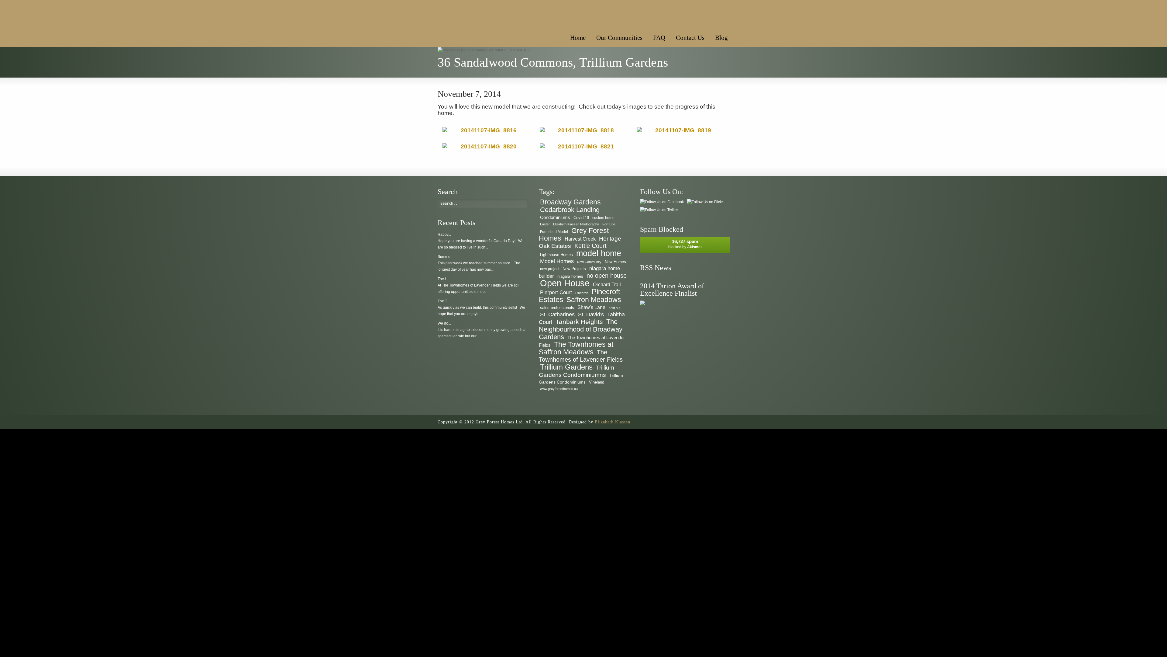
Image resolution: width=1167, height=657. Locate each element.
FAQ (659, 37)
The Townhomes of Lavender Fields (581, 356)
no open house (607, 275)
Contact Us (690, 37)
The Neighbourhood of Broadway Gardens (580, 329)
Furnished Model (554, 232)
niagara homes (570, 276)
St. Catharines (557, 314)
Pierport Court (556, 292)
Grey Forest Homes (574, 234)
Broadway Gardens (570, 202)
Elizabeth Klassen (612, 422)
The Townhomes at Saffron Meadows (576, 348)
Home (578, 37)
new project (549, 269)
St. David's (591, 314)
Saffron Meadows (593, 300)
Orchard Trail (607, 284)
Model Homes (557, 261)
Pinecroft (581, 293)
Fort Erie (608, 224)
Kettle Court (590, 245)
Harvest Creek (580, 239)
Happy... (444, 234)
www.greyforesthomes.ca (559, 389)
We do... (444, 323)
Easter (545, 224)
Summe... (445, 257)
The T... (443, 301)
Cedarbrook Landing (570, 210)
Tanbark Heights (579, 321)
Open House (565, 283)
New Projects (574, 268)
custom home (603, 218)
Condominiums (555, 217)
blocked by (685, 244)
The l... (443, 279)
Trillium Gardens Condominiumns (576, 371)
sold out (614, 308)
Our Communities (619, 37)
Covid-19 (581, 217)
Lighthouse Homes (556, 254)
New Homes (615, 261)
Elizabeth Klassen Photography (576, 224)
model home (598, 253)
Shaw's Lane (591, 307)
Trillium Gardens (566, 367)
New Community (589, 262)
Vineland (596, 382)
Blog (721, 37)
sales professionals (557, 307)
